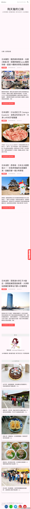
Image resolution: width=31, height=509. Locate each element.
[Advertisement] (15, 32)
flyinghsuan (12, 67)
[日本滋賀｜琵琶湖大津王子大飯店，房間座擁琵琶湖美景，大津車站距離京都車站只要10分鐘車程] (15, 301)
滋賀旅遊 (4, 120)
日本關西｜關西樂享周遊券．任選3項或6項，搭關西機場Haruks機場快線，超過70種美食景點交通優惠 (15, 62)
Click (29, 254)
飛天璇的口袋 (15, 9)
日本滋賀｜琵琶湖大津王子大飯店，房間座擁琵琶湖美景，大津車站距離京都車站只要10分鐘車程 (15, 283)
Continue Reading (8, 103)
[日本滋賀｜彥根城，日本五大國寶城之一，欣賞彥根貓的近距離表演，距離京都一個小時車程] (15, 185)
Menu (4, 2)
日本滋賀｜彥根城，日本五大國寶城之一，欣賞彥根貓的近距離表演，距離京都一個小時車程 (15, 168)
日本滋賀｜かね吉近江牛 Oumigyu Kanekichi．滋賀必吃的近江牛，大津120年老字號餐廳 (15, 115)
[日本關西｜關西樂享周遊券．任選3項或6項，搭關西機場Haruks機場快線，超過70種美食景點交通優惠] (15, 79)
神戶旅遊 (4, 67)
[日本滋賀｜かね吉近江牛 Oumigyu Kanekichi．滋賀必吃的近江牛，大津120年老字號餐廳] (15, 132)
